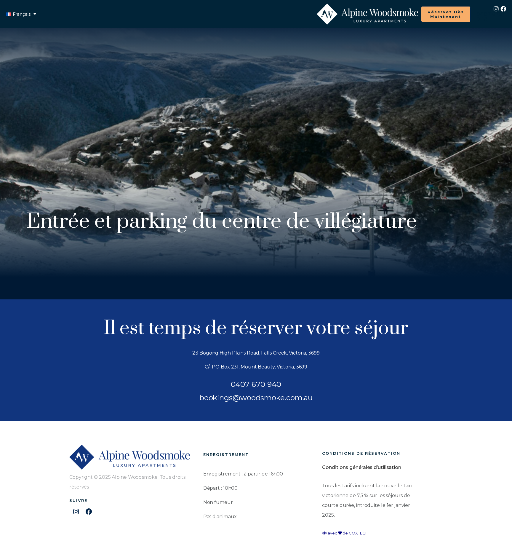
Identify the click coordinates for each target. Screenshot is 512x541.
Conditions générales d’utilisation (361, 467)
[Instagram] (496, 9)
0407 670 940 (489, 17)
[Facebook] (503, 9)
